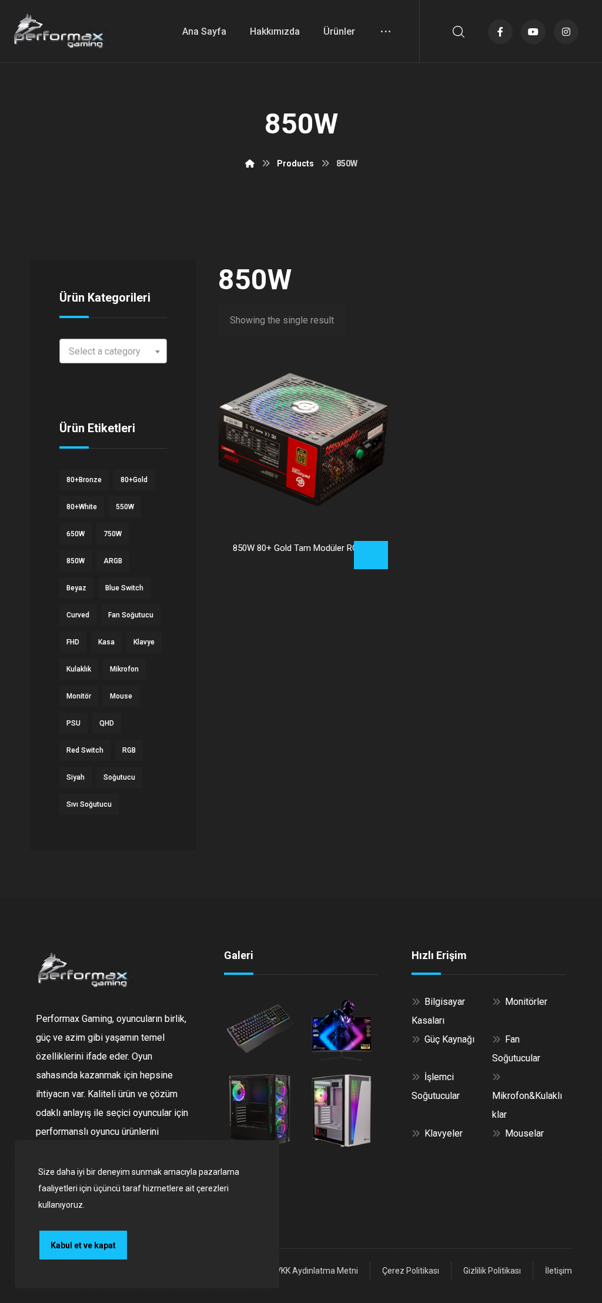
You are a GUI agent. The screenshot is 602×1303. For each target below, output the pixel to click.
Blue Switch (124, 588)
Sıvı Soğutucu (89, 804)
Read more (371, 555)
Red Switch (84, 750)
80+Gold (134, 480)
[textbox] (113, 351)
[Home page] (250, 163)
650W (75, 534)
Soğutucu (119, 777)
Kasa (106, 642)
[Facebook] (500, 31)
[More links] (386, 31)
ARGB (112, 561)
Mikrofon (124, 669)
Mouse (121, 696)
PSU (73, 723)
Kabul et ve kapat (83, 1245)
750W (112, 534)
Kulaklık (78, 669)
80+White (81, 507)
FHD (72, 642)
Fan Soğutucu (130, 615)
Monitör (78, 696)
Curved (77, 615)
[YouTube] (533, 31)
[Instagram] (566, 31)
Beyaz (76, 588)
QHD (106, 723)
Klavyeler (443, 1133)
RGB (129, 750)
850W (75, 561)
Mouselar (524, 1133)
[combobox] (113, 351)
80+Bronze (84, 480)
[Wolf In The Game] (62, 31)
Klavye (144, 642)
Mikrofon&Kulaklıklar (527, 1105)
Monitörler (526, 1001)
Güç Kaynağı (449, 1039)
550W (125, 507)
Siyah (75, 777)
